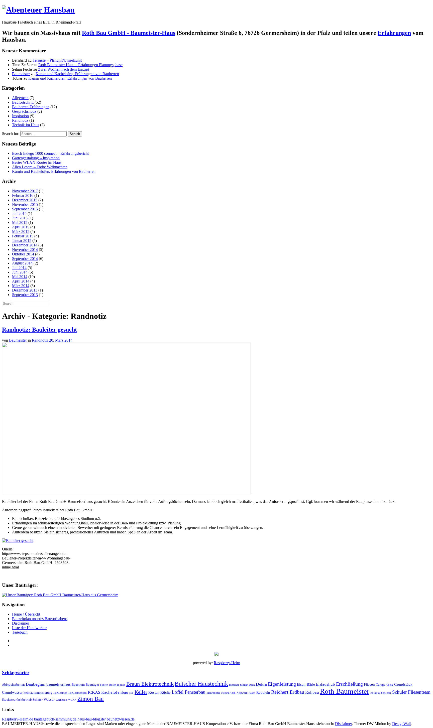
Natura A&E (228, 692)
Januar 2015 (21, 240)
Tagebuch (20, 632)
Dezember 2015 (24, 200)
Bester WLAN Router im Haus (36, 162)
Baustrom (78, 684)
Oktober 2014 (23, 254)
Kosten (153, 692)
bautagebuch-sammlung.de (55, 719)
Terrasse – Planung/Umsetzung (57, 60)
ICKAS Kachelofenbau (108, 692)
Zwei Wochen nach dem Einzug (63, 69)
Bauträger (92, 684)
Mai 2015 (19, 222)
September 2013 (25, 295)
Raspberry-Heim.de (17, 719)
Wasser (49, 699)
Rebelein (263, 692)
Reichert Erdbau (287, 692)
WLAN (72, 699)
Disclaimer (20, 623)
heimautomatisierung (38, 692)
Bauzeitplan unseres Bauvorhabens (39, 619)
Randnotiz (20, 120)
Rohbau (312, 692)
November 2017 (25, 191)
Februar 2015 (22, 236)
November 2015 (25, 204)
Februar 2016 (22, 195)
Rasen (252, 692)
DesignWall (401, 723)
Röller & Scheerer (380, 692)
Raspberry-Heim (227, 663)
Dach (252, 684)
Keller (141, 692)
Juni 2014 (20, 272)
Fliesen (369, 684)
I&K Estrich (60, 692)
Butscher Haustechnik (201, 683)
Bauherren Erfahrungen (30, 107)
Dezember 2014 (24, 245)
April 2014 (20, 281)
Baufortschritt (23, 102)
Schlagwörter (15, 672)
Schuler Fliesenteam (411, 692)
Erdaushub (325, 684)
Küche (165, 692)
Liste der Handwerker (29, 628)
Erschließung (349, 684)
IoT (131, 692)
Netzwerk (242, 692)
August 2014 (22, 263)
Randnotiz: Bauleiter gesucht (39, 329)
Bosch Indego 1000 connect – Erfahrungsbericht (50, 153)
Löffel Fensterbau (188, 692)
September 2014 (25, 258)
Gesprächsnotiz (24, 111)
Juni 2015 (20, 218)
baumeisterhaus (58, 684)
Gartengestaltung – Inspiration (36, 158)
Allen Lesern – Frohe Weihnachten (39, 167)
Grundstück (403, 684)
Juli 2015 (19, 213)
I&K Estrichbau (77, 692)
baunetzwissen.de (121, 719)
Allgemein (20, 98)
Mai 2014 (19, 276)
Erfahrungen (394, 33)
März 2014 (20, 285)
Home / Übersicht (26, 614)
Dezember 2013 (24, 290)
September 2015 (25, 209)
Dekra (261, 684)
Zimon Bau (90, 698)
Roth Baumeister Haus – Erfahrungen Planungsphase (80, 65)
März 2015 (20, 231)
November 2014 (25, 249)
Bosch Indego (117, 684)
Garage (380, 684)
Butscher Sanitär (238, 684)
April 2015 (20, 227)
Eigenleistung (282, 684)
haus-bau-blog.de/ (91, 719)
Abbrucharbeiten (13, 684)
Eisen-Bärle (306, 684)
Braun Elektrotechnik (150, 684)
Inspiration (20, 116)
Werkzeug (61, 699)
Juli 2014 (19, 267)
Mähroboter (213, 692)
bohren (104, 684)
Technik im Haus (25, 125)
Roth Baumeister (344, 691)
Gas (389, 684)
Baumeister (21, 74)
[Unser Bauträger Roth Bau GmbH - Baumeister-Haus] (60, 595)
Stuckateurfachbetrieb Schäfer (22, 699)
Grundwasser (12, 692)
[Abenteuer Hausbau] (38, 9)
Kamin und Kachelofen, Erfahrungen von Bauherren (77, 74)
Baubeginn (35, 684)
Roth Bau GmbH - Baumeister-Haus (128, 33)
